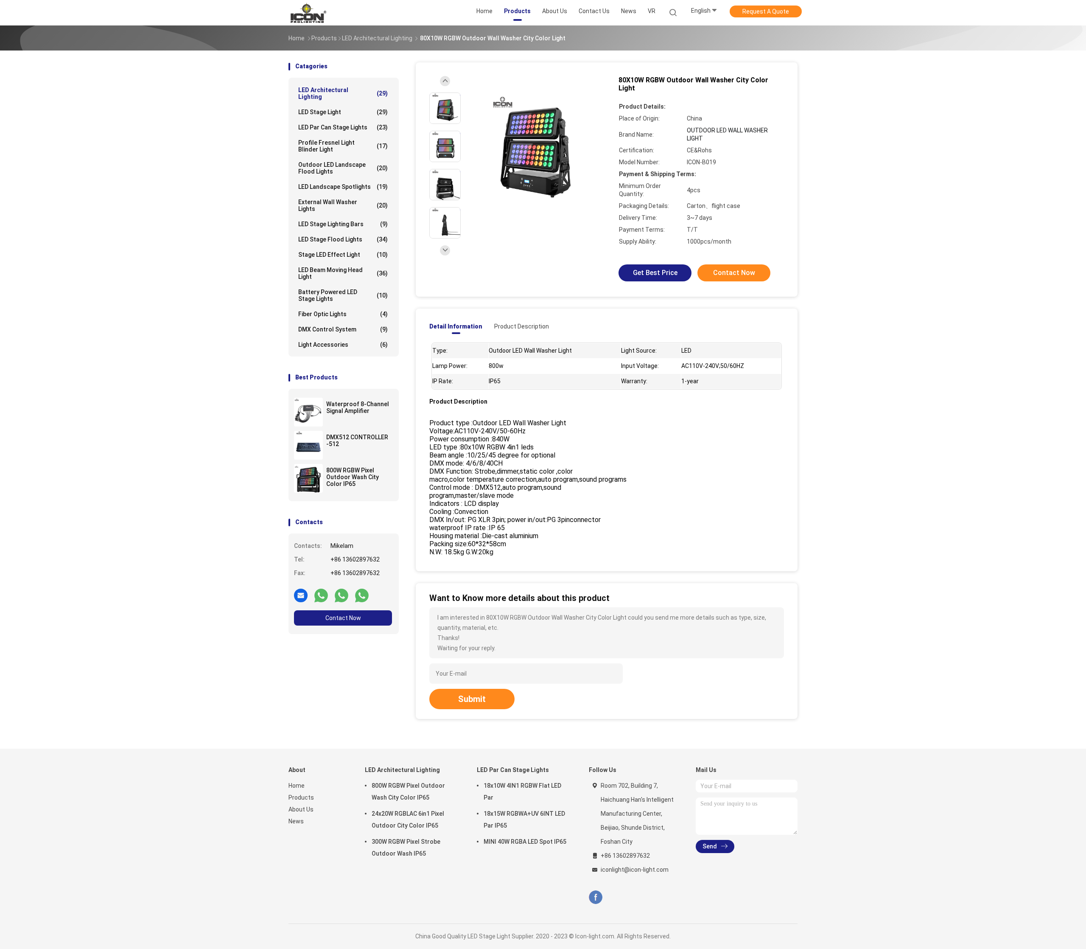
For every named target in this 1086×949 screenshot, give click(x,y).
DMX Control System (343, 329)
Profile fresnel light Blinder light (343, 146)
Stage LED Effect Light (343, 254)
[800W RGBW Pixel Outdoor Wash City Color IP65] (308, 478)
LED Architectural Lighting (343, 93)
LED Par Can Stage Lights (343, 127)
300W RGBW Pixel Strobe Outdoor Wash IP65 (406, 847)
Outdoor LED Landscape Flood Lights (343, 168)
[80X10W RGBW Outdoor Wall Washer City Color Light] (536, 147)
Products (301, 797)
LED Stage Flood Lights (343, 239)
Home (296, 785)
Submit (472, 699)
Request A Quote (765, 11)
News (296, 821)
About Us (300, 809)
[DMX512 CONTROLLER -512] (308, 445)
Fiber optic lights (343, 314)
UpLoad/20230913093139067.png (445, 212)
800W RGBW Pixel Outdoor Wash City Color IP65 (352, 477)
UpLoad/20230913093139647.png (445, 97)
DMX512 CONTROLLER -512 (357, 440)
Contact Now (343, 618)
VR (651, 11)
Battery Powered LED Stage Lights (343, 295)
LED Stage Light (343, 112)
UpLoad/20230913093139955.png (445, 135)
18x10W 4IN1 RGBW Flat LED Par (522, 791)
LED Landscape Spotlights (343, 186)
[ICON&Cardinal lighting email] (301, 595)
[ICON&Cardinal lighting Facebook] (595, 897)
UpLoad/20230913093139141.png (445, 173)
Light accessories (343, 344)
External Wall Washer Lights (343, 205)
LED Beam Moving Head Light (343, 273)
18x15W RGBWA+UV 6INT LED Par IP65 (524, 819)
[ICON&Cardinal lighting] (321, 13)
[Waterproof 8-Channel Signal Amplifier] (308, 412)
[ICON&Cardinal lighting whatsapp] (321, 595)
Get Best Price (655, 273)
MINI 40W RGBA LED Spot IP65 (525, 841)
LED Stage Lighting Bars (343, 224)
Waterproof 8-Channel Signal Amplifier (357, 407)
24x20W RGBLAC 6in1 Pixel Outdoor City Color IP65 (408, 819)
